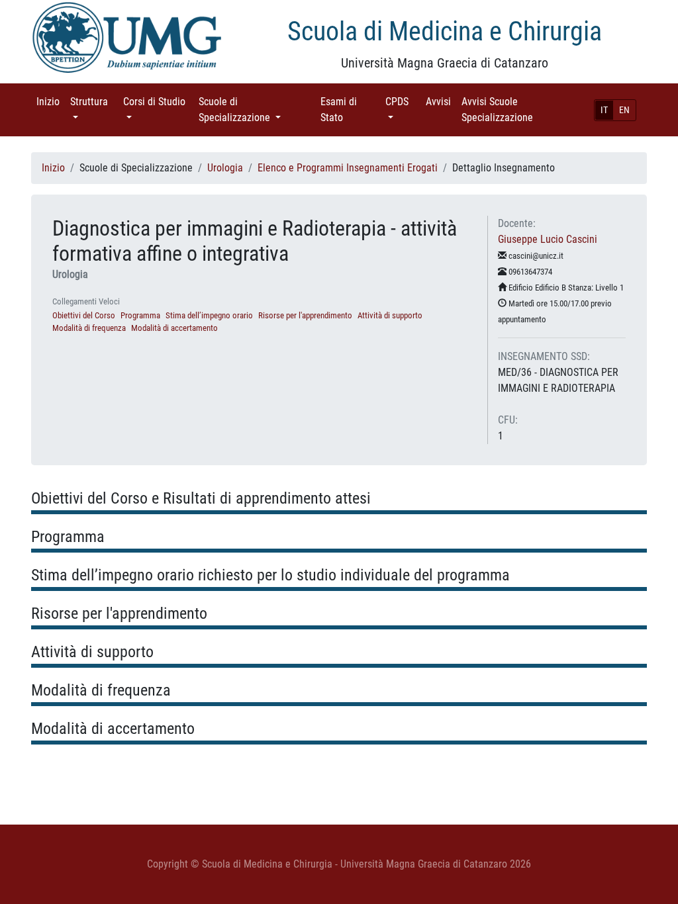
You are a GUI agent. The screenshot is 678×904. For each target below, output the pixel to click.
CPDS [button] (402, 101)
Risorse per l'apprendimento (305, 315)
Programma (140, 315)
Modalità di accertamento (174, 328)
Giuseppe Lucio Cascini (547, 239)
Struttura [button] (94, 101)
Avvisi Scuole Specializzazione (515, 109)
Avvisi (441, 101)
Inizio (50, 101)
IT (604, 110)
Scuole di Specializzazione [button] (254, 109)
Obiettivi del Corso (83, 315)
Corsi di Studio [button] (154, 109)
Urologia (225, 167)
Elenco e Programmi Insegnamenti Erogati (348, 167)
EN (624, 110)
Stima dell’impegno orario (209, 315)
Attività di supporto (390, 315)
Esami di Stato (350, 109)
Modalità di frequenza (89, 328)
